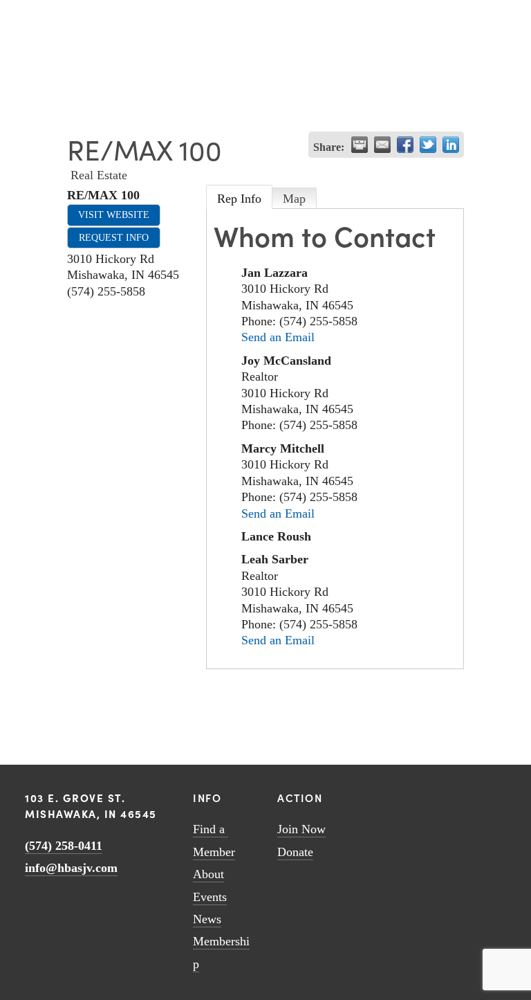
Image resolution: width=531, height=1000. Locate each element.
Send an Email (278, 337)
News (207, 919)
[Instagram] (444, 795)
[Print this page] (359, 144)
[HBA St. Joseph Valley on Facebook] (462, 795)
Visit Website (113, 214)
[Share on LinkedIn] (450, 144)
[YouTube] (426, 795)
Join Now (301, 829)
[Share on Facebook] (405, 144)
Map (294, 199)
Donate (295, 852)
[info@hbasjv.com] (408, 795)
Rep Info (239, 199)
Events (210, 897)
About (208, 874)
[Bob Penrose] (498, 795)
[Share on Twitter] (428, 144)
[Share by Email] (382, 144)
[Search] (30, 15)
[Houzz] (480, 795)
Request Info (114, 237)
